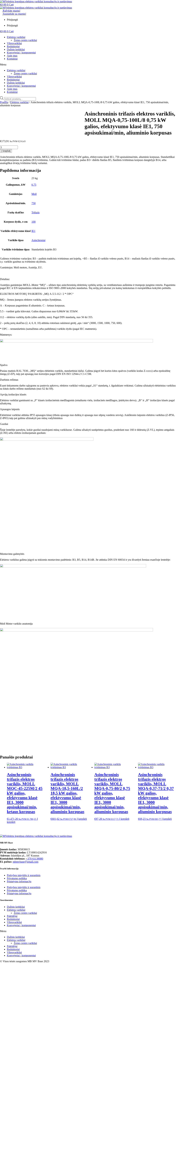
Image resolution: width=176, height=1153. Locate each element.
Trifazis (35, 212)
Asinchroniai (38, 240)
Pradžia (4, 102)
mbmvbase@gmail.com (25, 861)
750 (33, 203)
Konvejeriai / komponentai (21, 52)
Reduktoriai (13, 46)
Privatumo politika (17, 878)
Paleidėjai (12, 916)
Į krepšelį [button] (82, 818)
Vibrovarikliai (14, 43)
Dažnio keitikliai (16, 49)
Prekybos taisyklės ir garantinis (23, 875)
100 (33, 221)
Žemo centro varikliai (25, 40)
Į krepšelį (5, 151)
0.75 (33, 184)
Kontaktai (12, 58)
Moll (34, 193)
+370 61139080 (34, 858)
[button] (88, 64)
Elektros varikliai (16, 37)
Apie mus (12, 55)
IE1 (33, 231)
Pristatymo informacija (19, 881)
